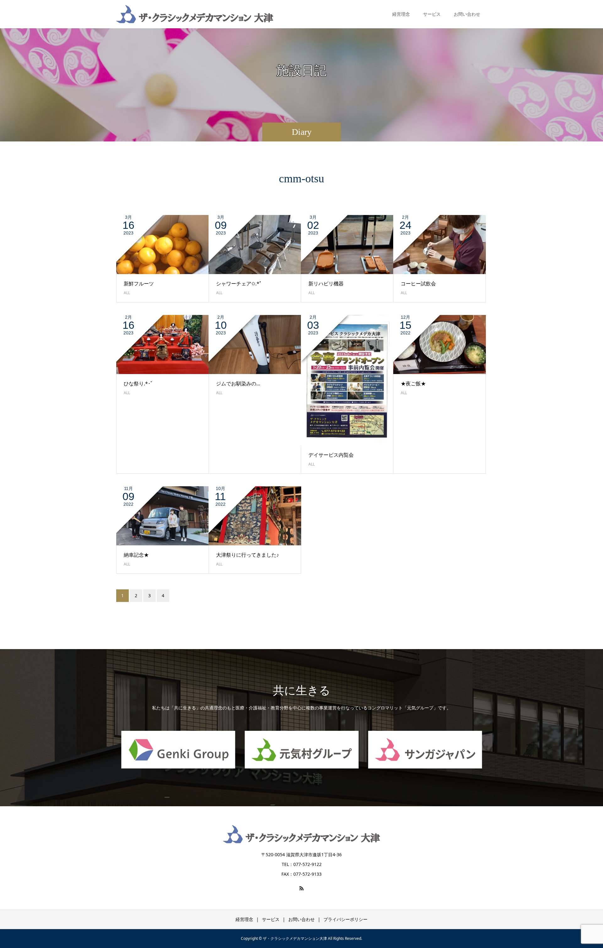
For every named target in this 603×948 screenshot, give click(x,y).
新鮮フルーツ (139, 283)
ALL (127, 292)
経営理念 (401, 14)
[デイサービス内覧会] (347, 380)
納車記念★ (136, 554)
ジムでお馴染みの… (238, 383)
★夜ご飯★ (413, 383)
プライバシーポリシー (345, 919)
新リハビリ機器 (326, 283)
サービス (271, 919)
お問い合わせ (467, 14)
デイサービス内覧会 (331, 454)
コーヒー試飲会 (418, 283)
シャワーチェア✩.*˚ (238, 283)
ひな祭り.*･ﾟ (141, 383)
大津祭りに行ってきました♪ (247, 554)
